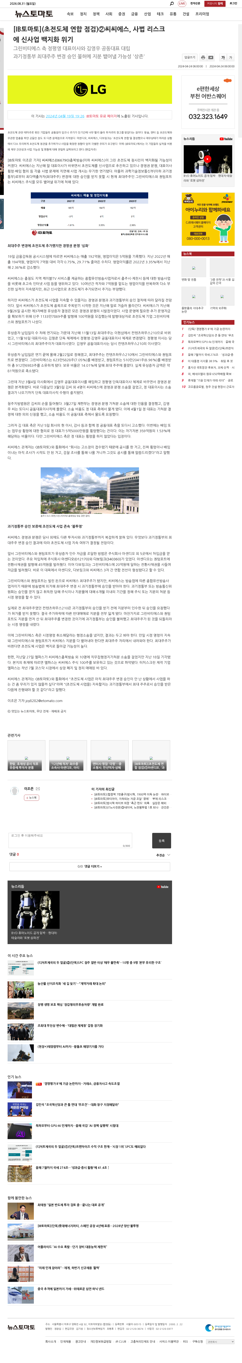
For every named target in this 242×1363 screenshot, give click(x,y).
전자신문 (195, 3)
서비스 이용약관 (169, 1341)
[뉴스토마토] (34, 14)
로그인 (233, 3)
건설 (186, 14)
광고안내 (80, 1341)
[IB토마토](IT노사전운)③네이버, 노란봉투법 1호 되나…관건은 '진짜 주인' (138, 807)
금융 (134, 14)
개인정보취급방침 (100, 1341)
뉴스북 (32, 797)
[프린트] (203, 57)
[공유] (211, 57)
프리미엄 (202, 14)
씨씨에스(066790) (56, 160)
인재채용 (65, 1341)
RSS (185, 1341)
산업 (147, 14)
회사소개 (50, 1341)
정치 (83, 14)
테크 (160, 14)
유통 (173, 14)
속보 (70, 14)
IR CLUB (121, 1341)
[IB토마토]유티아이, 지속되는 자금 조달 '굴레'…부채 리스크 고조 (133, 798)
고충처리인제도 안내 (142, 1341)
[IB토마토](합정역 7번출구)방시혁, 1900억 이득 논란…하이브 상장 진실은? (139, 794)
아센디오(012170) (75, 559)
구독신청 (197, 1341)
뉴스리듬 (189, 138)
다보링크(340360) (107, 559)
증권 (121, 14)
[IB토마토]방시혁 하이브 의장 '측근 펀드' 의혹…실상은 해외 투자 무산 (136, 803)
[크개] (223, 57)
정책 (96, 14)
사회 (108, 14)
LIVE (182, 3)
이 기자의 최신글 (103, 789)
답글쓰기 (190, 57)
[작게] (230, 57)
